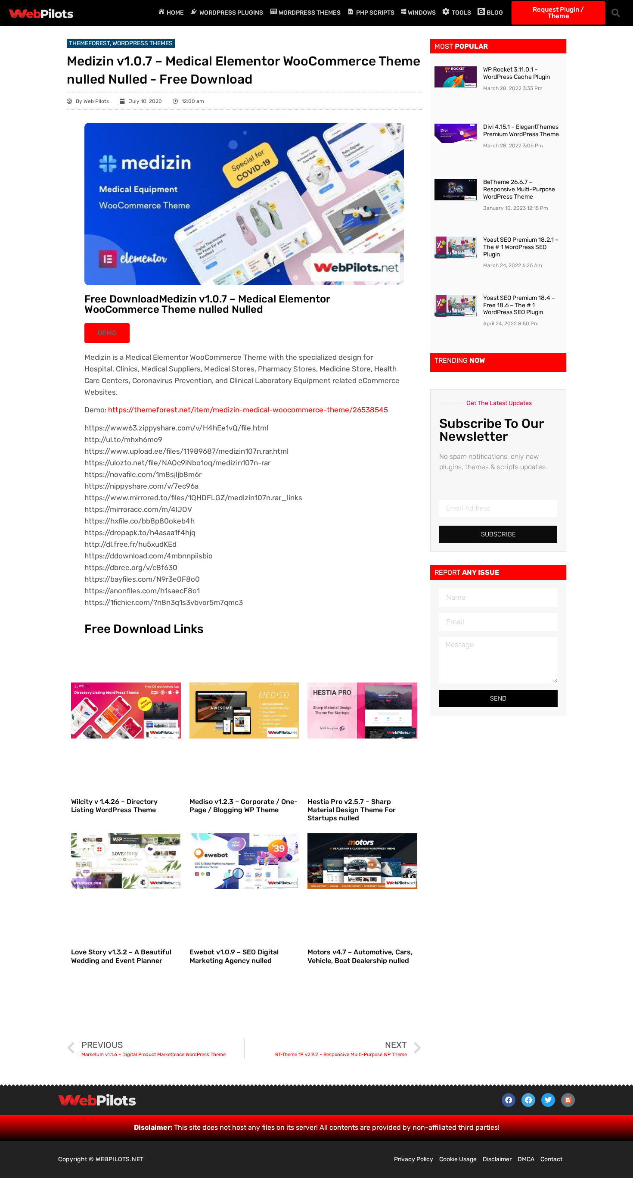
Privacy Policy (413, 1159)
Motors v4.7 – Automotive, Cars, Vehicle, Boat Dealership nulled (360, 956)
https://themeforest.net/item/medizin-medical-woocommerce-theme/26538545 (248, 409)
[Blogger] (568, 1100)
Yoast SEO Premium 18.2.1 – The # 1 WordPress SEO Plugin (521, 247)
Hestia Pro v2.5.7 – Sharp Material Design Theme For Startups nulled (351, 810)
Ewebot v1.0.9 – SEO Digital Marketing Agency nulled (234, 956)
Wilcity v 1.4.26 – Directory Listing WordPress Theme (114, 806)
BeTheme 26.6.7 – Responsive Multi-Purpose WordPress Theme (519, 189)
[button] (615, 13)
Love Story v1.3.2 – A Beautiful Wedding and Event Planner (121, 956)
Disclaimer (497, 1159)
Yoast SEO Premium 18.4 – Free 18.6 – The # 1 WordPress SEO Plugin (519, 305)
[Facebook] (508, 1100)
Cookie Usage (458, 1159)
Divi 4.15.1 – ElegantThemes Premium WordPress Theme (521, 130)
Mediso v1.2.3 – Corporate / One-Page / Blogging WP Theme (243, 806)
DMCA (526, 1159)
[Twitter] (548, 1100)
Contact (551, 1159)
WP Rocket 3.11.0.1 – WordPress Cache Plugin (516, 73)
